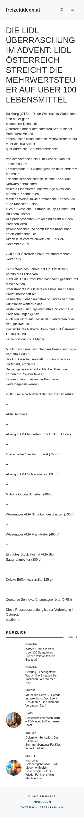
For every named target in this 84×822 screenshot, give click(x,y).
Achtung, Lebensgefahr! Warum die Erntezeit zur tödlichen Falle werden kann (41, 677)
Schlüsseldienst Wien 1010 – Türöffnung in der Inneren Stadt (42, 721)
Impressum (42, 802)
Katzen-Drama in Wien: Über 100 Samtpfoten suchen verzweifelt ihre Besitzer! (40, 654)
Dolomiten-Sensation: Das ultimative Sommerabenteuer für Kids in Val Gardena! (43, 743)
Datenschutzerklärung (42, 807)
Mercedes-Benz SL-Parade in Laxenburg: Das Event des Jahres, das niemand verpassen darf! (42, 700)
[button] (62, 10)
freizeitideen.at (23, 10)
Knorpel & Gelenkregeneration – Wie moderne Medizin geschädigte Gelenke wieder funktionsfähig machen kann (41, 769)
